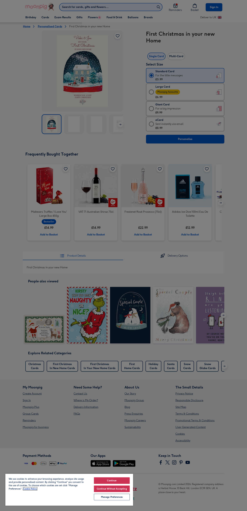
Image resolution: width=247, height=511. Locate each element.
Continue (111, 480)
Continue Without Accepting (112, 489)
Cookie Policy (30, 489)
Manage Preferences (112, 497)
